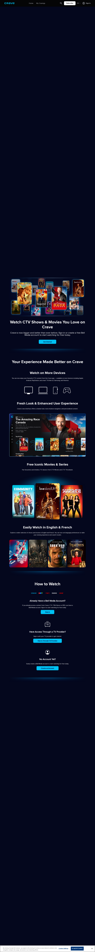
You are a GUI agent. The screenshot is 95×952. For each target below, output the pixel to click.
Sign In (47, 612)
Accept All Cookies (77, 948)
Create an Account (47, 668)
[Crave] (9, 3)
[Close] (92, 948)
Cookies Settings (63, 948)
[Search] (61, 3)
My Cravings (40, 3)
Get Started (47, 342)
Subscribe (69, 3)
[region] (47, 948)
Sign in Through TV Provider (47, 641)
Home (31, 3)
